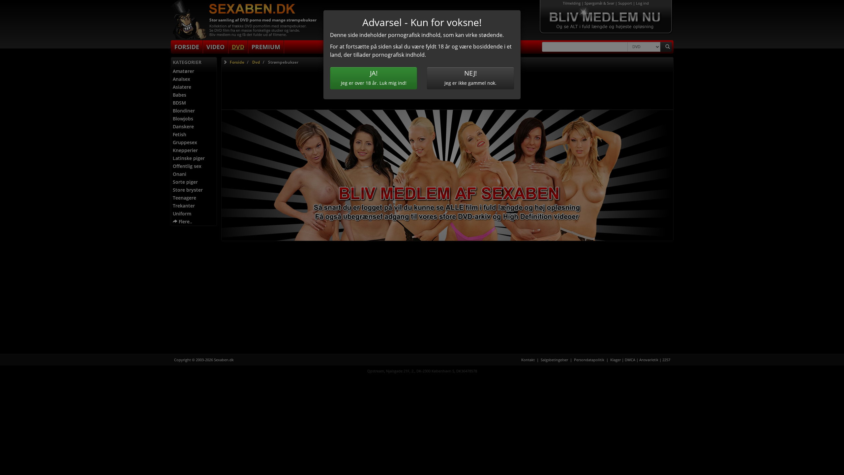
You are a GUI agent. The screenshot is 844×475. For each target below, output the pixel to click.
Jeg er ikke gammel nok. (470, 77)
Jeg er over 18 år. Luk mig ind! (374, 77)
